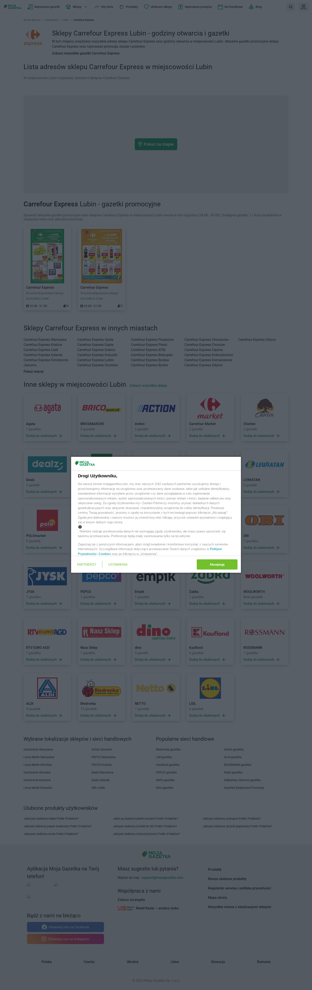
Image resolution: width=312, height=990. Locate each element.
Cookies (105, 553)
